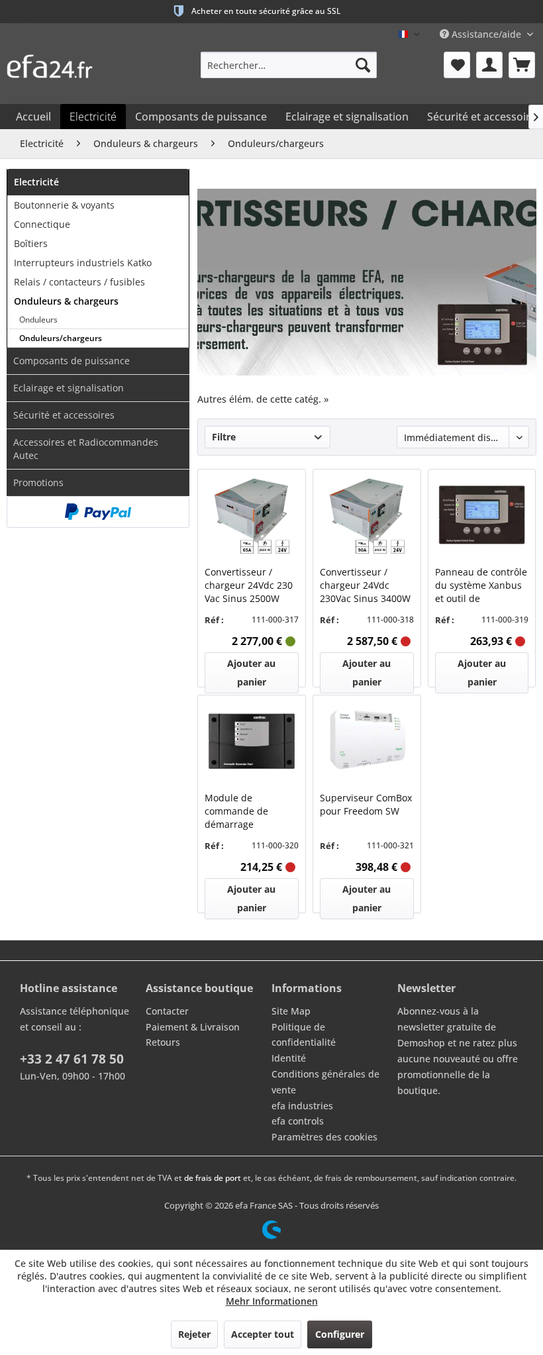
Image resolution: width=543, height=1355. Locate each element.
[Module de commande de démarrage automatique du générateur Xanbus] (251, 741)
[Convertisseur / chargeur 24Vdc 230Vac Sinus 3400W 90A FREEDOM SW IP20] (366, 516)
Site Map (291, 1011)
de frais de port (212, 1177)
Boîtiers (31, 243)
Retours (163, 1042)
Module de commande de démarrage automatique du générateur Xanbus (247, 811)
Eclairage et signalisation (68, 387)
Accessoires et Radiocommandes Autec (85, 449)
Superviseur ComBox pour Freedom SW (366, 804)
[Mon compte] (489, 65)
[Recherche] (363, 65)
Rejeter (194, 1334)
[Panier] (522, 65)
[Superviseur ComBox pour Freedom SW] (366, 741)
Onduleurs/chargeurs (60, 338)
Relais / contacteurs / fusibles (79, 282)
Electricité (36, 182)
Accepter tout (262, 1334)
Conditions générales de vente (325, 1082)
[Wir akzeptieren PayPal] (98, 512)
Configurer (339, 1334)
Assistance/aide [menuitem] (486, 34)
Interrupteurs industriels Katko (83, 262)
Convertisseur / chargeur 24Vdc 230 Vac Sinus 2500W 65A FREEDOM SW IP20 (249, 585)
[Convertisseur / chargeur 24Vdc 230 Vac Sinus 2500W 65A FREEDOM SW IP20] (251, 516)
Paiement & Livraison (193, 1027)
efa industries (302, 1105)
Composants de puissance (71, 360)
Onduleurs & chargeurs (66, 301)
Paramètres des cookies (324, 1136)
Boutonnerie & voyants (64, 205)
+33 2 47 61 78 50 (72, 1059)
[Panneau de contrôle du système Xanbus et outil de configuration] (481, 516)
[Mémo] (457, 65)
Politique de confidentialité (304, 1035)
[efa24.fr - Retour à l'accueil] (57, 61)
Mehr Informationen (272, 1301)
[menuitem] (289, 65)
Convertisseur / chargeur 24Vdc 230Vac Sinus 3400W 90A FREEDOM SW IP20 (365, 585)
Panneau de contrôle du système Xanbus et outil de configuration (481, 585)
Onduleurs (38, 319)
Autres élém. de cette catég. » (262, 399)
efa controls (298, 1121)
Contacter (167, 1011)
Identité (289, 1058)
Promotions (38, 482)
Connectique (42, 224)
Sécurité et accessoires (64, 415)
